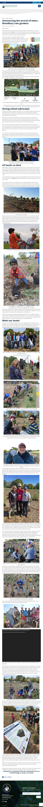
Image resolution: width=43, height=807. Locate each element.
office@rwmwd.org (6, 797)
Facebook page (14, 773)
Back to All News (8, 777)
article (12, 32)
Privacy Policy (4, 805)
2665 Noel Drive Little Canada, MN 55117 (7, 795)
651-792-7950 (5, 799)
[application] (21, 645)
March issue (14, 178)
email (31, 773)
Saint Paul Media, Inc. (37, 805)
